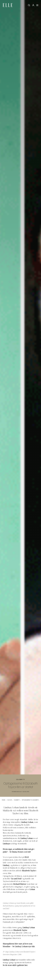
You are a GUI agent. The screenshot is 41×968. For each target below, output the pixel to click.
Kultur (9, 800)
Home (3, 800)
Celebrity (20, 779)
